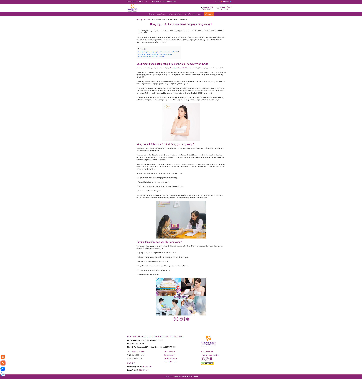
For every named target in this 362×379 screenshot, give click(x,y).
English (226, 2)
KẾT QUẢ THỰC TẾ (190, 14)
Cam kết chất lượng (170, 358)
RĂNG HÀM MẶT (161, 14)
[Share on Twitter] (177, 319)
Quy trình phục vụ (169, 355)
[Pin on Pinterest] (184, 319)
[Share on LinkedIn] (187, 319)
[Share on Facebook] (174, 319)
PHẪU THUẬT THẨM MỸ (175, 14)
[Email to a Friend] (181, 319)
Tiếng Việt (217, 2)
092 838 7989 (207, 9)
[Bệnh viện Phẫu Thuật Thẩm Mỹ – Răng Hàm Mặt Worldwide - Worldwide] (136, 8)
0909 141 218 (224, 9)
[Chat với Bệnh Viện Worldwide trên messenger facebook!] (2, 369)
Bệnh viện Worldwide (144, 20)
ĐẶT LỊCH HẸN (209, 14)
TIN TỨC (199, 14)
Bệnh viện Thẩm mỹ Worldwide (180, 68)
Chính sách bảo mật (170, 362)
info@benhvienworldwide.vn (210, 355)
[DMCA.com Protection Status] (207, 363)
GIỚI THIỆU (151, 14)
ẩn (145, 49)
